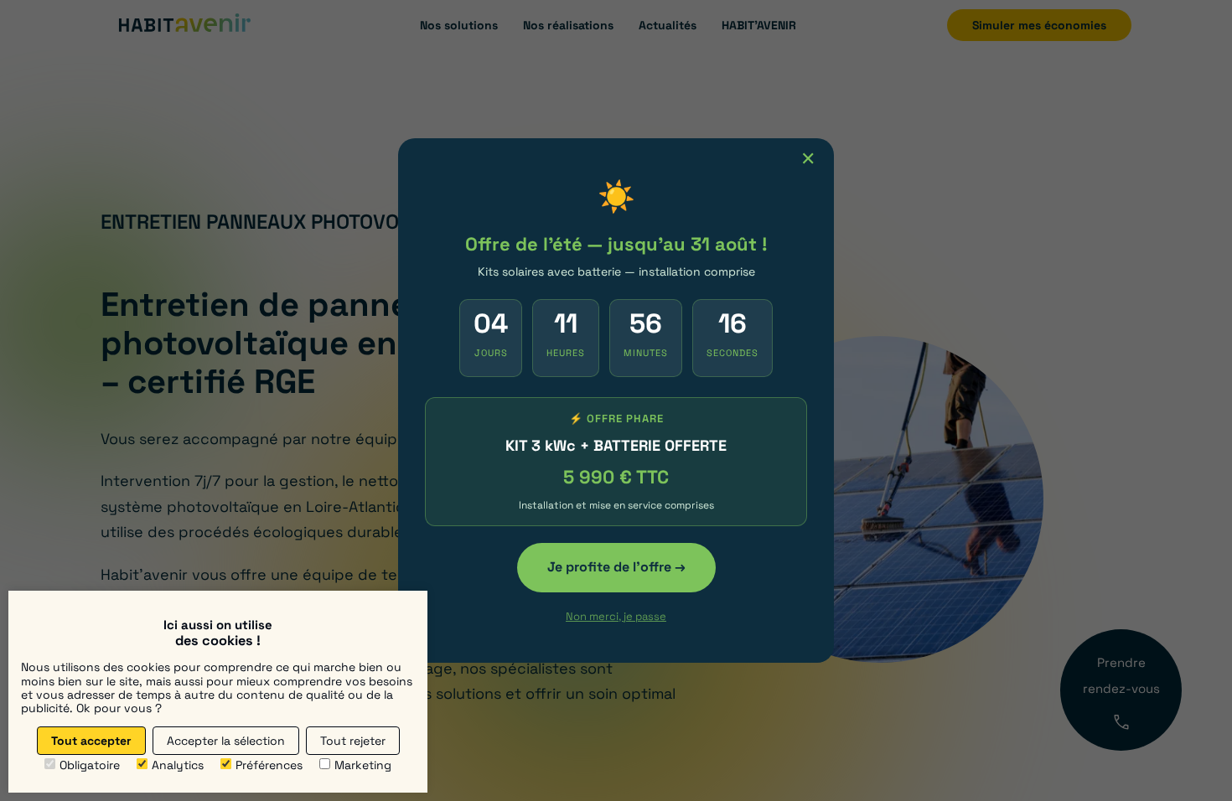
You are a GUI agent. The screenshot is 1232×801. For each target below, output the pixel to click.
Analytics (178, 765)
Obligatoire (90, 765)
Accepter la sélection (226, 740)
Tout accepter (91, 740)
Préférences (269, 765)
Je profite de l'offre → (616, 567)
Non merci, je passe (616, 616)
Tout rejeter (353, 740)
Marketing (362, 765)
